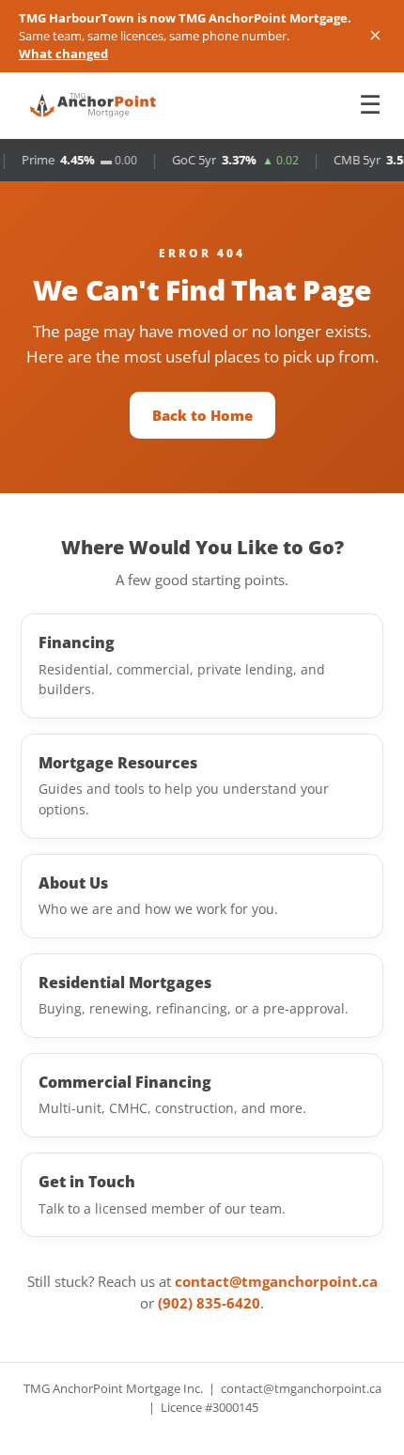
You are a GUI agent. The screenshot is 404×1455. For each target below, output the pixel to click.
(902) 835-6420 (209, 1303)
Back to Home (202, 415)
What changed (63, 53)
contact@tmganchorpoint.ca (276, 1282)
